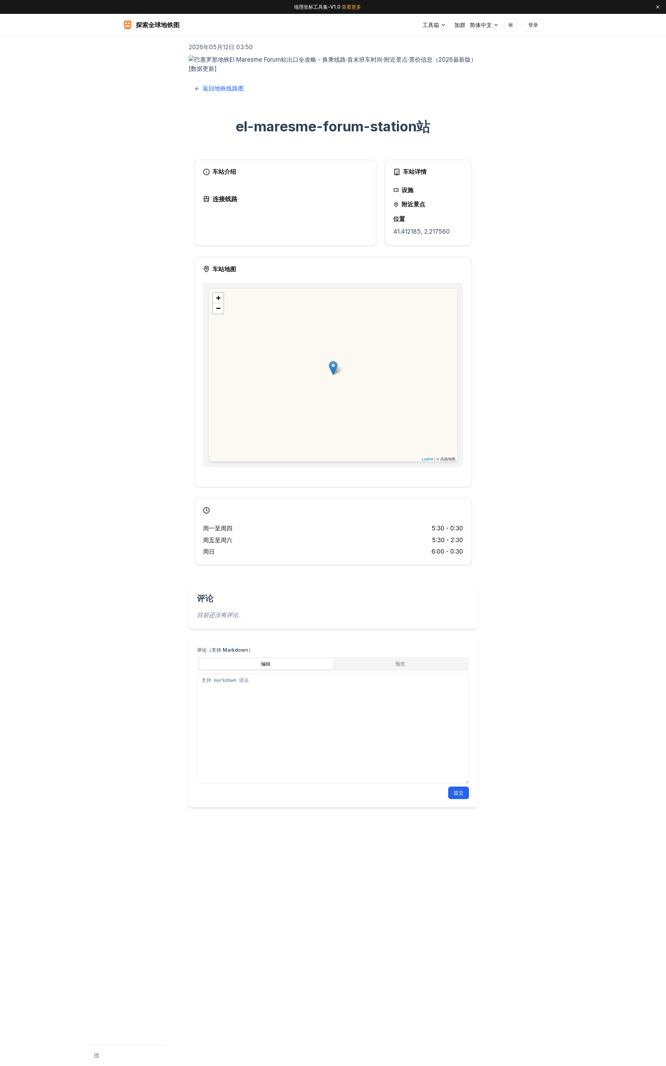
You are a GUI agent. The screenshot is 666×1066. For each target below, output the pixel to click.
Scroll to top (512, 44)
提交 (458, 793)
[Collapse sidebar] (96, 1055)
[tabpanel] (333, 729)
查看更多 (351, 7)
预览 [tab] (400, 664)
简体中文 (481, 24)
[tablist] (333, 664)
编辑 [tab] (266, 664)
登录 (533, 25)
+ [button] (218, 298)
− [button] (218, 308)
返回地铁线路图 (223, 88)
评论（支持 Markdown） (225, 650)
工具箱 (430, 24)
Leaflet (427, 458)
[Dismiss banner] (657, 6)
